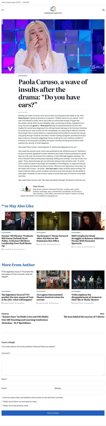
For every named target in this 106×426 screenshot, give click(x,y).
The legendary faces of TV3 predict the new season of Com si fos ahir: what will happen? (17, 297)
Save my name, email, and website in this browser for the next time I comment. (33, 397)
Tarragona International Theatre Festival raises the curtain (50, 297)
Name (4, 379)
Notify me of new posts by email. (16, 406)
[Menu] (3, 10)
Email (4, 388)
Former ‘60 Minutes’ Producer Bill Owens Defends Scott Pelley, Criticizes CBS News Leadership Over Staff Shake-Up (17, 240)
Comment (6, 353)
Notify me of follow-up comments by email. (20, 401)
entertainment (22, 75)
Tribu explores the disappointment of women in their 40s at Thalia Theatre (87, 297)
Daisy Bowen (20, 303)
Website (58, 388)
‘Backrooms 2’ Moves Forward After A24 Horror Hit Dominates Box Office (52, 238)
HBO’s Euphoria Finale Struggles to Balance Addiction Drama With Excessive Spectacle (88, 239)
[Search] (103, 10)
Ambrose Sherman (19, 249)
